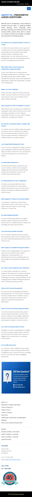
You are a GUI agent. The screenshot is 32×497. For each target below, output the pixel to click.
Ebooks (3, 429)
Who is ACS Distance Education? (11, 423)
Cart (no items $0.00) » (23, 4)
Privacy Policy (6, 410)
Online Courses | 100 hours (10, 432)
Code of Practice (7, 407)
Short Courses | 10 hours (9, 437)
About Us (6, 15)
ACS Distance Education (18, 494)
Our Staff (4, 415)
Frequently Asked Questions (10, 405)
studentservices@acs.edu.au (12, 459)
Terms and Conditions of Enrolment (13, 417)
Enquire (3, 420)
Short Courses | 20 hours (9, 434)
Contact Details (6, 412)
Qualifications (6, 439)
